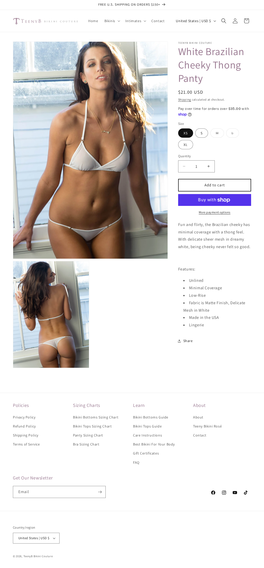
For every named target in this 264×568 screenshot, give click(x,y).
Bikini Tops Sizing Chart (92, 426)
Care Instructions (147, 435)
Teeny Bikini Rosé (207, 426)
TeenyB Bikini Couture (38, 556)
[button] (111, 20)
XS (186, 133)
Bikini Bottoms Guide (150, 417)
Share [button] (188, 340)
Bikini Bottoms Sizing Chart (95, 417)
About (198, 417)
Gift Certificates (146, 453)
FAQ (136, 462)
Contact (199, 435)
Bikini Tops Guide (147, 426)
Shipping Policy (25, 435)
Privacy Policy (24, 417)
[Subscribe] (99, 492)
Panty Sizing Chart (88, 435)
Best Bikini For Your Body (154, 444)
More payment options (214, 212)
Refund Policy (24, 426)
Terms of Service (26, 444)
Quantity (184, 156)
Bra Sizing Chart (86, 444)
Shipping (184, 99)
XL (186, 144)
